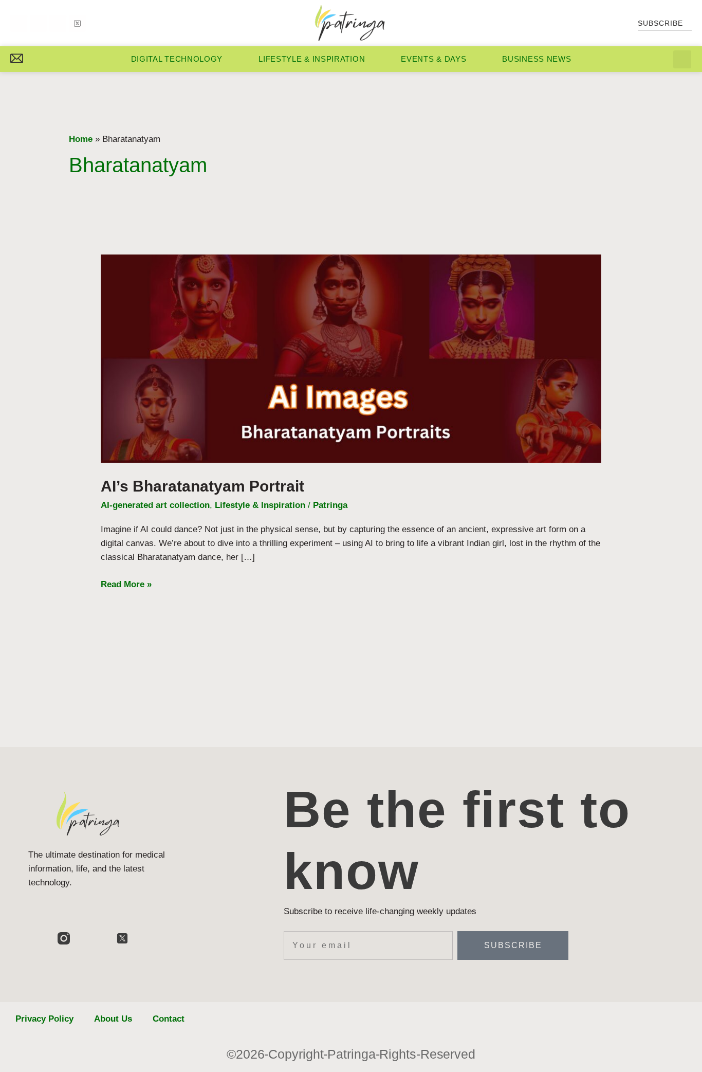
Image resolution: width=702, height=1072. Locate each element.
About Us (113, 1019)
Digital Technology (177, 58)
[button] (682, 59)
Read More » (126, 583)
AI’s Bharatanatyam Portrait (202, 486)
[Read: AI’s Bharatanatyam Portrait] (351, 358)
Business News (536, 58)
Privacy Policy (44, 1019)
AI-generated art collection (155, 505)
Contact (168, 1019)
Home (81, 139)
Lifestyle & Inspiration (311, 58)
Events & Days (433, 58)
